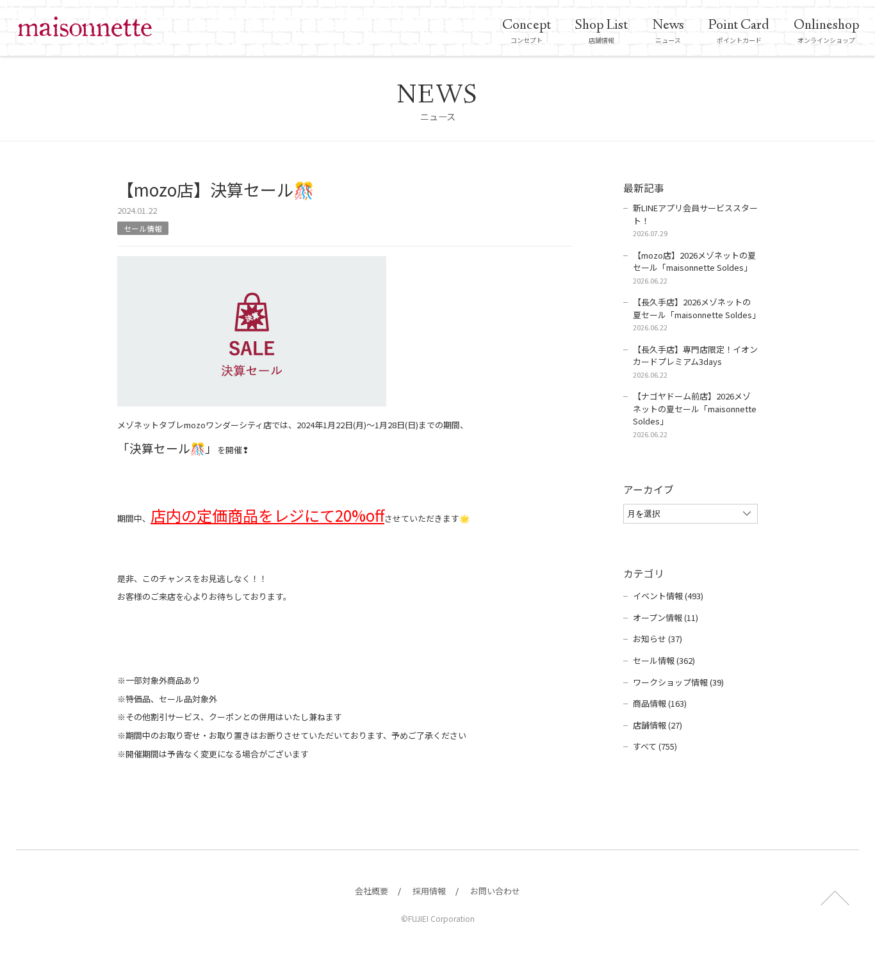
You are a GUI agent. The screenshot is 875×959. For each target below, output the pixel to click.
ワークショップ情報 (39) (678, 682)
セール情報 (143, 228)
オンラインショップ (826, 30)
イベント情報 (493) (668, 596)
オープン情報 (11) (665, 617)
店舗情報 (601, 30)
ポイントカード (738, 30)
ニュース (668, 30)
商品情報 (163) (660, 703)
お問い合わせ (495, 891)
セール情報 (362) (664, 660)
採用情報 (429, 891)
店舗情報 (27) (657, 725)
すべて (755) (655, 746)
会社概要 (371, 891)
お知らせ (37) (657, 639)
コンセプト (526, 30)
